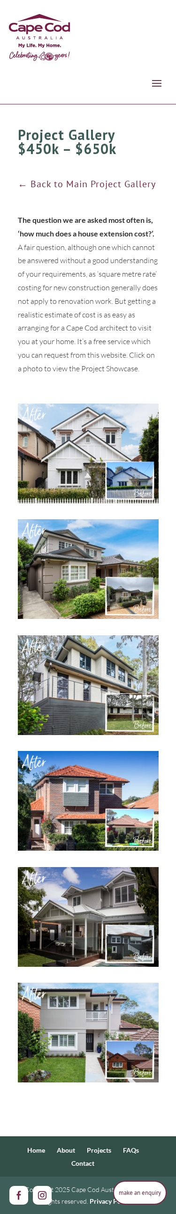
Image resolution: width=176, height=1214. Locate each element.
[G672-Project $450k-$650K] (88, 917)
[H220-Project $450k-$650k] (88, 453)
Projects (99, 1150)
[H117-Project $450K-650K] (88, 685)
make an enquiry (140, 1192)
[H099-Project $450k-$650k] (88, 1032)
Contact (82, 1163)
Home (36, 1150)
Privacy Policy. (111, 1201)
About (66, 1150)
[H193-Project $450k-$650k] (88, 569)
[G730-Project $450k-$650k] (88, 801)
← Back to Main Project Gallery (87, 184)
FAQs (131, 1150)
